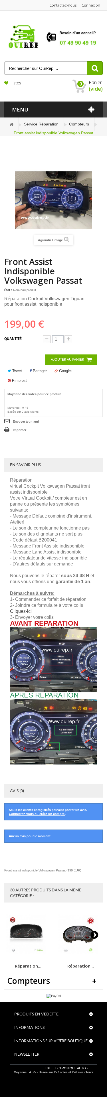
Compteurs (79, 124)
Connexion (91, 5)
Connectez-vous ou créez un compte (37, 814)
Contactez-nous (62, 5)
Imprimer (19, 430)
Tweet (16, 371)
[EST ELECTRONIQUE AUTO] (53, 36)
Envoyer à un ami (26, 421)
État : (8, 290)
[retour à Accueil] (12, 124)
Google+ (65, 371)
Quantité (13, 339)
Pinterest (19, 380)
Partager (39, 371)
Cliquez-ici (21, 611)
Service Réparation (41, 124)
